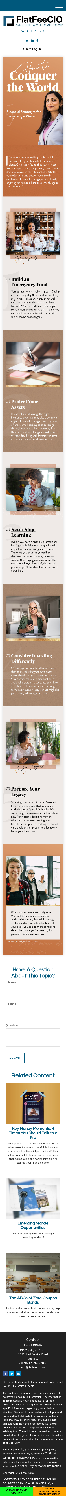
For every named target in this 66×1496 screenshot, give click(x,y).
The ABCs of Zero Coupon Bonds (33, 1300)
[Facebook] (37, 41)
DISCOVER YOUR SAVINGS (16, 1491)
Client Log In (32, 49)
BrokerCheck (25, 1386)
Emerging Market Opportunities (33, 1225)
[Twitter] (27, 41)
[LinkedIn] (32, 41)
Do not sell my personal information (38, 1466)
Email (12, 1003)
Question (12, 1025)
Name (12, 982)
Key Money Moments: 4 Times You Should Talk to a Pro (33, 1133)
